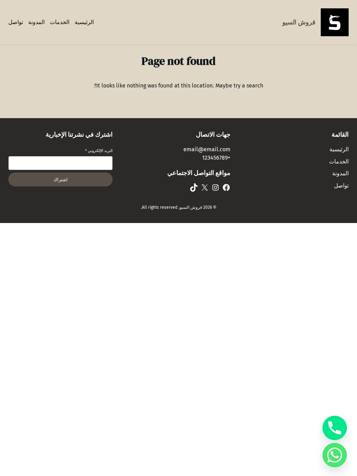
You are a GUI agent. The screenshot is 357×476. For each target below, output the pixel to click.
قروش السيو (299, 22)
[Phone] (334, 428)
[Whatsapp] (334, 455)
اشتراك (60, 179)
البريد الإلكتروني (99, 150)
